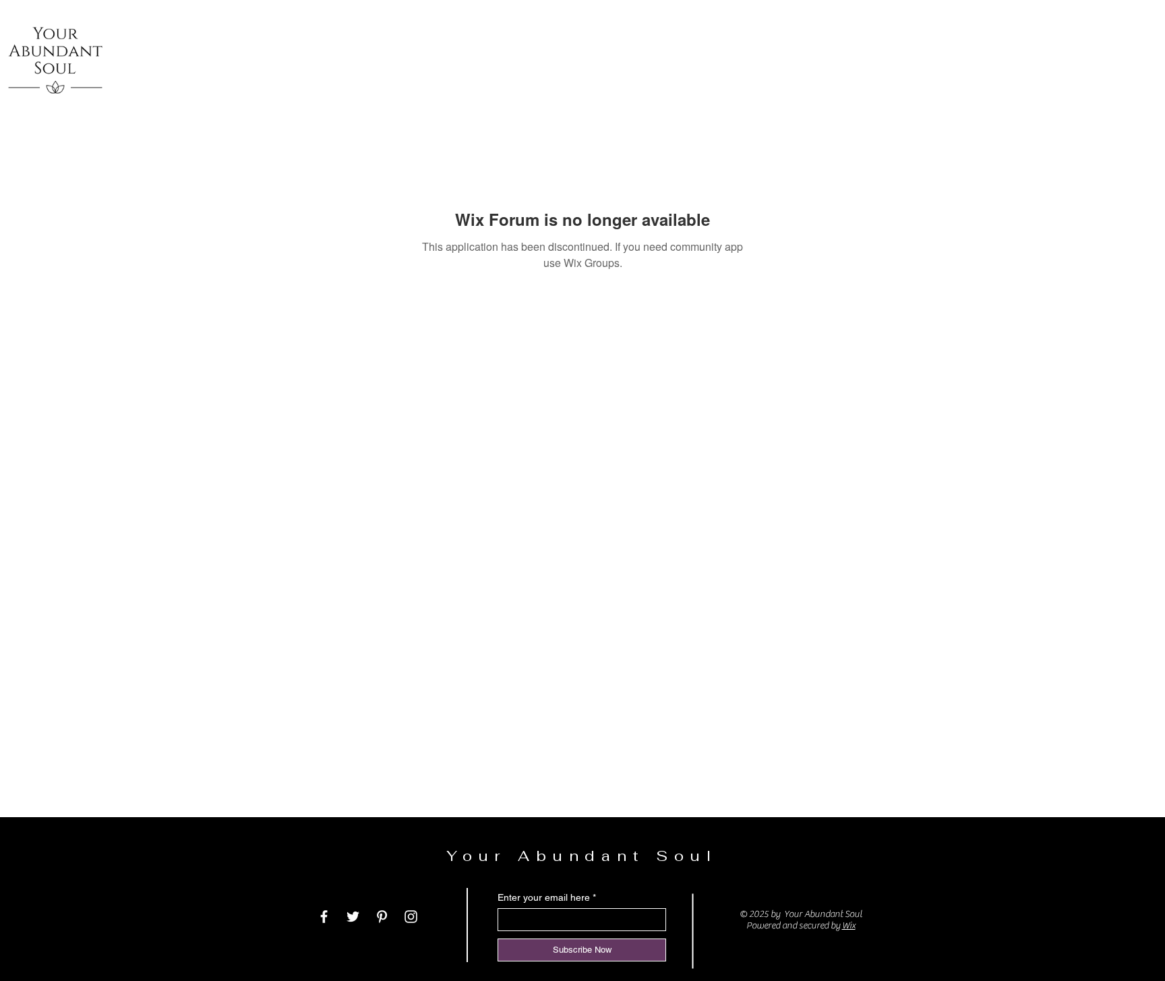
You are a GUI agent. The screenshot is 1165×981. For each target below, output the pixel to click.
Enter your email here (544, 897)
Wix (849, 925)
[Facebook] (324, 916)
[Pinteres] (382, 916)
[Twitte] (353, 916)
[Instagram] (410, 916)
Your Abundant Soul (581, 855)
